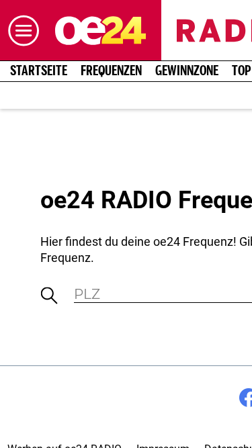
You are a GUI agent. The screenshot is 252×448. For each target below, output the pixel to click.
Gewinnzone (186, 71)
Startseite (38, 71)
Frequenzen (111, 71)
